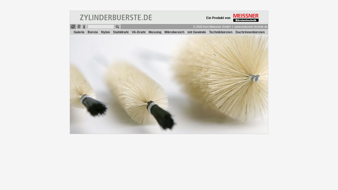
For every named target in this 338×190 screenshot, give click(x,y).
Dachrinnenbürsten (250, 32)
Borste (93, 32)
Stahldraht (121, 32)
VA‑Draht (138, 32)
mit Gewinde (196, 32)
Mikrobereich (174, 32)
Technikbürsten (220, 32)
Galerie (79, 32)
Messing (155, 32)
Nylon (105, 32)
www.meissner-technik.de (250, 26)
